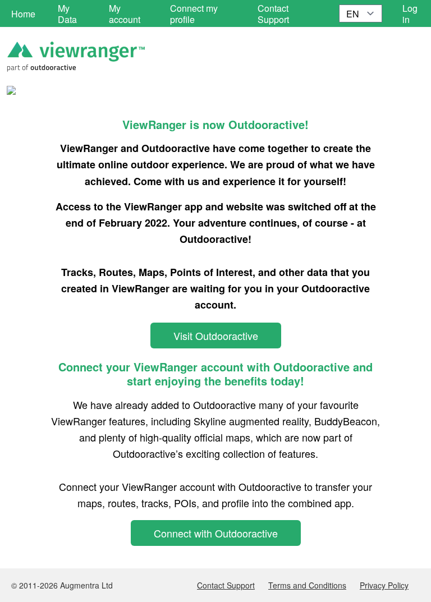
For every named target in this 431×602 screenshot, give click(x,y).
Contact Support (226, 585)
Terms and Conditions (307, 585)
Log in (410, 14)
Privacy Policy (384, 585)
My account (124, 14)
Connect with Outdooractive (216, 533)
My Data (67, 14)
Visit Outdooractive (215, 335)
